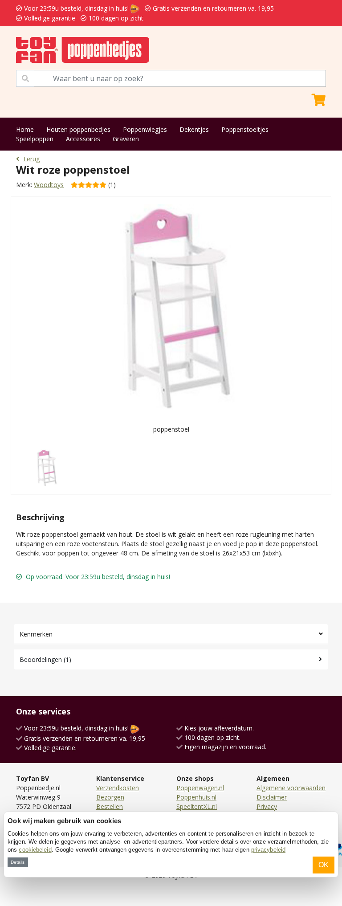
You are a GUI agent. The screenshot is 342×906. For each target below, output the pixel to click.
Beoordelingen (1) (45, 659)
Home (25, 129)
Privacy (266, 806)
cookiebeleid (35, 849)
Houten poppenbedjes (78, 129)
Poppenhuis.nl (196, 797)
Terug (31, 159)
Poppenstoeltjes (245, 129)
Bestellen (109, 806)
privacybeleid (268, 849)
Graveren (126, 139)
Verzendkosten (117, 788)
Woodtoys (49, 184)
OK (323, 865)
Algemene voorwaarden (291, 788)
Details (17, 862)
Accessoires (83, 139)
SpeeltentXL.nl (196, 806)
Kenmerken (36, 634)
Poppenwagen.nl (200, 788)
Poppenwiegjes (145, 129)
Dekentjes (194, 129)
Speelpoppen (34, 139)
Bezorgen (110, 797)
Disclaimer (271, 797)
